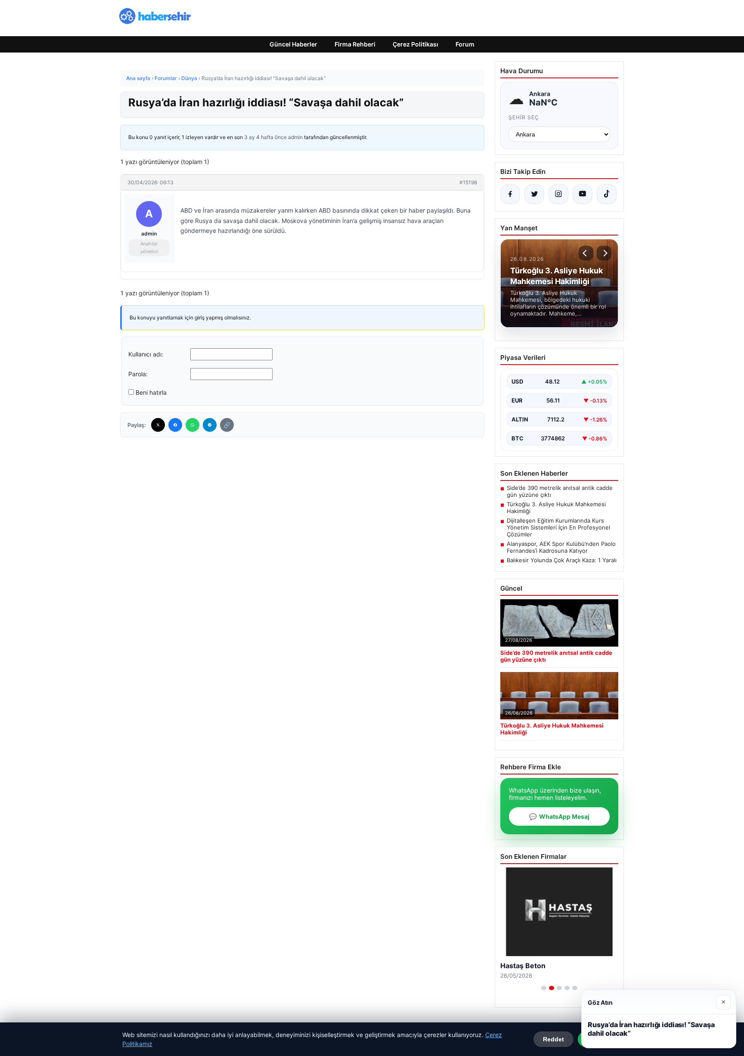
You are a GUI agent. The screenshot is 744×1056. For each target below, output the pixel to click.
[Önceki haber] (586, 253)
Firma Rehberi (355, 44)
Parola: (138, 374)
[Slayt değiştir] (543, 988)
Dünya (189, 78)
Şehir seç (523, 117)
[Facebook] (175, 425)
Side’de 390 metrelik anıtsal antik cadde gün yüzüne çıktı (560, 491)
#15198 (468, 182)
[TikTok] (607, 194)
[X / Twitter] (534, 194)
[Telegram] (210, 425)
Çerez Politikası (415, 44)
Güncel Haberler (293, 44)
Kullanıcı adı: (145, 354)
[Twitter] (158, 425)
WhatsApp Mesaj (559, 816)
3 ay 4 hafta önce (265, 137)
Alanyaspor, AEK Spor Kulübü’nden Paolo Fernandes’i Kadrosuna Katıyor (561, 547)
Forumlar (166, 78)
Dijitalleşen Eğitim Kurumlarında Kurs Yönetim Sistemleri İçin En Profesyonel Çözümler (558, 527)
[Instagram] (558, 194)
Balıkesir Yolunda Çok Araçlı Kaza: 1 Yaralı (562, 560)
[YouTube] (582, 194)
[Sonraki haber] (604, 253)
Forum (465, 44)
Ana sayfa (138, 78)
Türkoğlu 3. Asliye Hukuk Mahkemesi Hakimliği (556, 507)
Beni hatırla (151, 392)
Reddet (553, 1039)
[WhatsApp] (192, 425)
